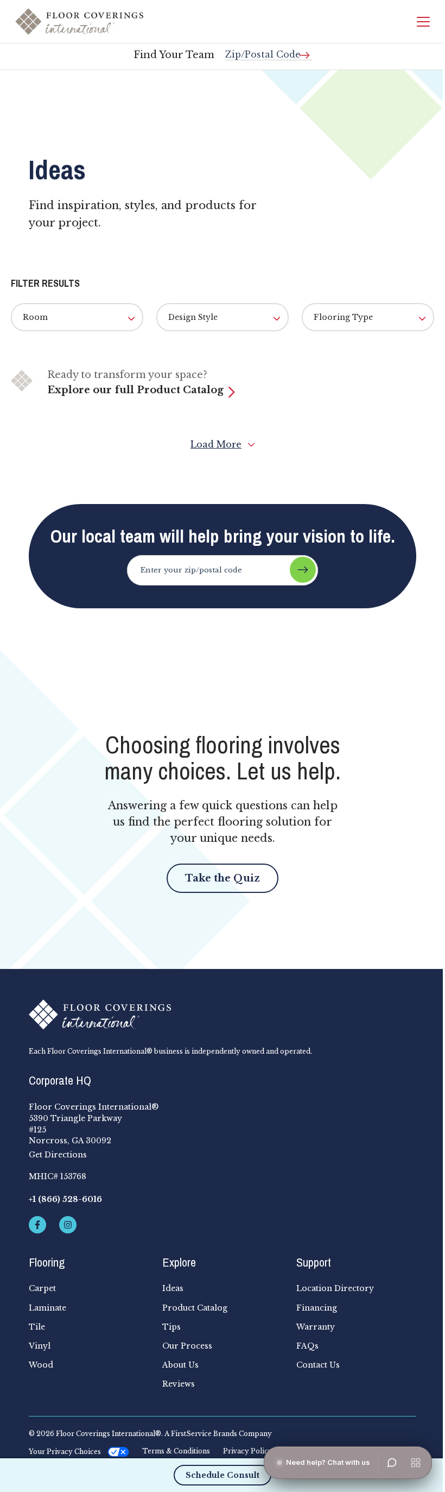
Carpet (42, 1288)
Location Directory (335, 1288)
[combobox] (268, 50)
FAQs (307, 1346)
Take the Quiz (222, 878)
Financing (316, 1308)
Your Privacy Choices (65, 1451)
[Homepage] (79, 21)
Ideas (172, 1288)
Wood (41, 1365)
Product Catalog (194, 1308)
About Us (180, 1365)
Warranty (315, 1327)
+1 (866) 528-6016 (65, 1199)
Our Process (187, 1346)
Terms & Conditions (176, 1451)
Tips (171, 1327)
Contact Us (318, 1365)
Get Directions (58, 1155)
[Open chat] (391, 1462)
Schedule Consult (222, 1475)
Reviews (178, 1384)
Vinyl (39, 1346)
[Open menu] (415, 1462)
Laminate (47, 1308)
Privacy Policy (247, 1451)
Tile (37, 1327)
